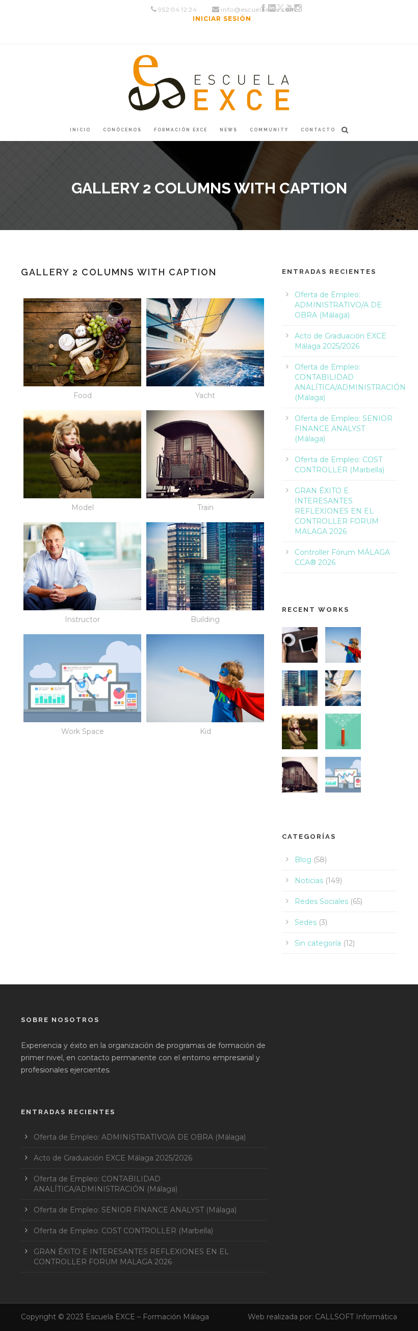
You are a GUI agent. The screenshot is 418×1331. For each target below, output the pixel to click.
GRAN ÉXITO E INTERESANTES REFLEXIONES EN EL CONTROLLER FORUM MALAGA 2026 (337, 511)
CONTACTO (318, 129)
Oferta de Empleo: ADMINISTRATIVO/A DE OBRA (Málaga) (338, 305)
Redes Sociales (321, 901)
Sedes (306, 922)
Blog (303, 859)
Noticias (309, 880)
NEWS (229, 129)
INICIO (80, 129)
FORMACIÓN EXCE (180, 129)
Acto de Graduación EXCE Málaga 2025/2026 (113, 1158)
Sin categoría (318, 943)
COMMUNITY (269, 129)
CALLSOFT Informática (356, 1316)
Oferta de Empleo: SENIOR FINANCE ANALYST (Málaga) (344, 428)
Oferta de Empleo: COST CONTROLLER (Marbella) (123, 1230)
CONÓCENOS (122, 129)
